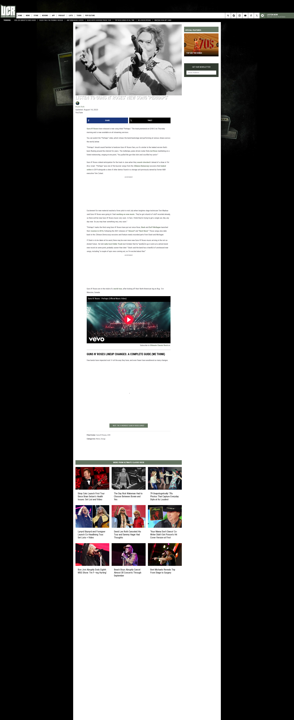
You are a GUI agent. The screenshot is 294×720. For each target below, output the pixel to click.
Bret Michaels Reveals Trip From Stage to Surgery (162, 571)
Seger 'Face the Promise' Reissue (51, 20)
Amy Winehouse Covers (75, 20)
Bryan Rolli (79, 107)
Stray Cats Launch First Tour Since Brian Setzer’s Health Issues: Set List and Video (91, 496)
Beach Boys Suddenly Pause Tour (99, 20)
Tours (79, 15)
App (53, 15)
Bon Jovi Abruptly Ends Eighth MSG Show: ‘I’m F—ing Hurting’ (92, 571)
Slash (143, 227)
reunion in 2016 (97, 231)
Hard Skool (143, 231)
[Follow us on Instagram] (239, 15)
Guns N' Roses (92, 128)
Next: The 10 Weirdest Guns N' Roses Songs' (128, 426)
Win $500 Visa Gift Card (162, 20)
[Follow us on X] (257, 15)
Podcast (61, 15)
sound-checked (143, 162)
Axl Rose (153, 151)
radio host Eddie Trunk (113, 244)
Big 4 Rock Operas (144, 20)
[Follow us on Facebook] (251, 15)
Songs (103, 439)
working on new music (125, 214)
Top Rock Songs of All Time (124, 20)
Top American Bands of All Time (199, 53)
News (28, 15)
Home (20, 15)
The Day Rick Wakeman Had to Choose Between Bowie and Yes (128, 496)
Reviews (45, 15)
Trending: (7, 20)
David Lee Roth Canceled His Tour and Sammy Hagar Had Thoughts (127, 534)
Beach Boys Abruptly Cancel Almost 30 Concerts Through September (127, 572)
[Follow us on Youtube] (245, 15)
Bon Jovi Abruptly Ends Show (25, 20)
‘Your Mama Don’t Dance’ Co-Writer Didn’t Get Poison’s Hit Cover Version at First (163, 534)
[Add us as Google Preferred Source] (234, 15)
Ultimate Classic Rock (159, 345)
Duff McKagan (155, 227)
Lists (71, 15)
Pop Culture (90, 15)
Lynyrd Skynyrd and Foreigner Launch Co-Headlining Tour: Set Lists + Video (91, 534)
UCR (108, 435)
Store (36, 15)
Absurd (131, 231)
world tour (118, 289)
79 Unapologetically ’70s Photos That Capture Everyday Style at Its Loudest (164, 496)
